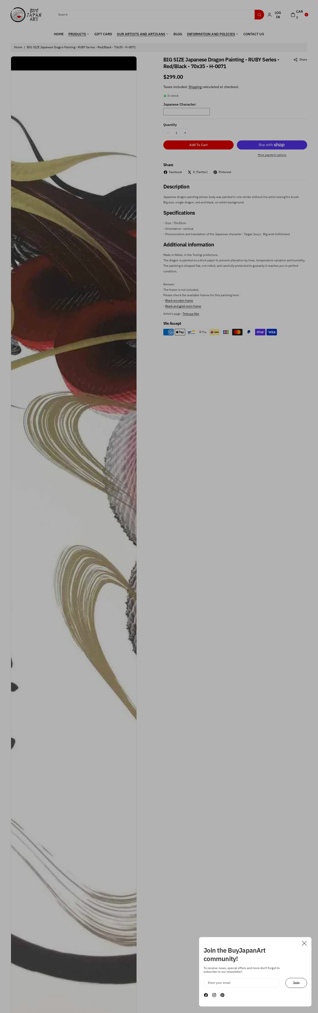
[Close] (304, 943)
